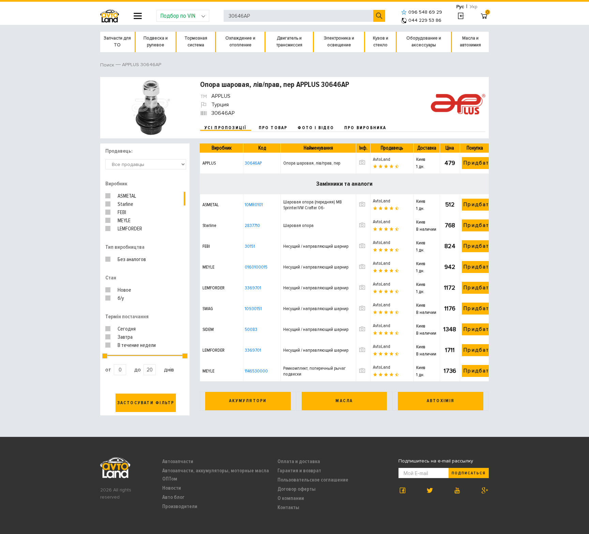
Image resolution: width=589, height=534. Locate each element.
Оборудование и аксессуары (423, 41)
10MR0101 (254, 205)
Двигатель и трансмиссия (289, 41)
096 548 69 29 (425, 12)
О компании (290, 498)
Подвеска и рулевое (156, 41)
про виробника (365, 128)
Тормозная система (195, 41)
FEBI (122, 212)
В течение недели (137, 345)
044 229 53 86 (424, 20)
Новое (124, 290)
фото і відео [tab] (316, 128)
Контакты (288, 507)
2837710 (252, 225)
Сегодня (127, 328)
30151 (250, 246)
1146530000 (256, 371)
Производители (179, 506)
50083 (251, 329)
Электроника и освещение (339, 41)
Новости (171, 488)
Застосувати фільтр (146, 403)
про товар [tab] (273, 128)
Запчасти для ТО (117, 41)
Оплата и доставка (298, 461)
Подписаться (469, 473)
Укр (474, 7)
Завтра (125, 337)
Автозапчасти (177, 461)
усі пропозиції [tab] (226, 128)
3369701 (253, 288)
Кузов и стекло (380, 41)
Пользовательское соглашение (312, 480)
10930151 (253, 308)
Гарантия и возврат (299, 471)
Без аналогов (132, 259)
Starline (125, 204)
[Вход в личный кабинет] (460, 16)
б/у (121, 298)
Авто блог (173, 497)
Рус (460, 7)
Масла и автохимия (470, 41)
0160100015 (256, 267)
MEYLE (124, 220)
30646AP (253, 163)
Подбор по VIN (177, 15)
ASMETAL (127, 196)
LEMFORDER (130, 228)
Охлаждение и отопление (240, 41)
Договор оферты (296, 489)
